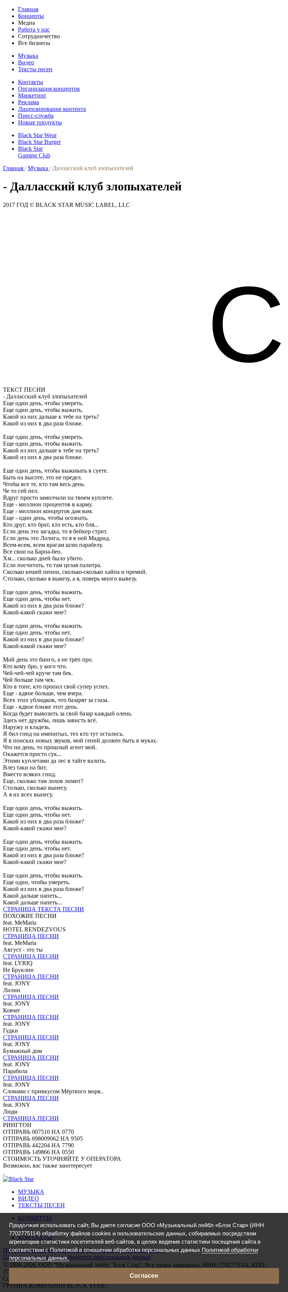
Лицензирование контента (52, 109)
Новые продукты (40, 122)
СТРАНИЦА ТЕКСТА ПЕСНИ (43, 909)
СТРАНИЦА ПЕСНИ (31, 936)
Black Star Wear (37, 135)
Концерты (31, 16)
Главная (28, 9)
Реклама (28, 102)
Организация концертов (49, 88)
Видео (26, 62)
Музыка (28, 55)
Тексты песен (35, 69)
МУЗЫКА (31, 1192)
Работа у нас (34, 29)
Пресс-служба (36, 115)
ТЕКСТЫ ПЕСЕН (41, 1205)
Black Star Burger (39, 142)
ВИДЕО (28, 1198)
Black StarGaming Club (34, 152)
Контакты (30, 82)
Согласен (144, 1276)
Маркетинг (32, 95)
